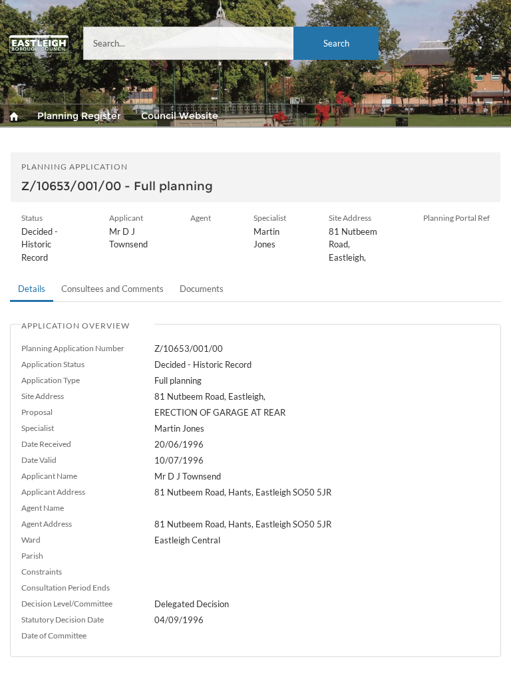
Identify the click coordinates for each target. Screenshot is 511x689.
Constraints (41, 572)
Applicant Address (53, 492)
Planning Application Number (72, 348)
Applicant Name (49, 476)
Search (336, 43)
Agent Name (42, 508)
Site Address (42, 396)
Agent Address (46, 524)
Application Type (50, 380)
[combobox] (231, 43)
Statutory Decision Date (62, 619)
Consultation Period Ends (65, 588)
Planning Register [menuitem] (79, 116)
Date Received (46, 444)
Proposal (37, 412)
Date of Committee (53, 635)
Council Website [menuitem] (179, 116)
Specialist (37, 428)
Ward (31, 540)
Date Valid (39, 460)
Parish (32, 556)
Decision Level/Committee (66, 604)
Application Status (53, 364)
